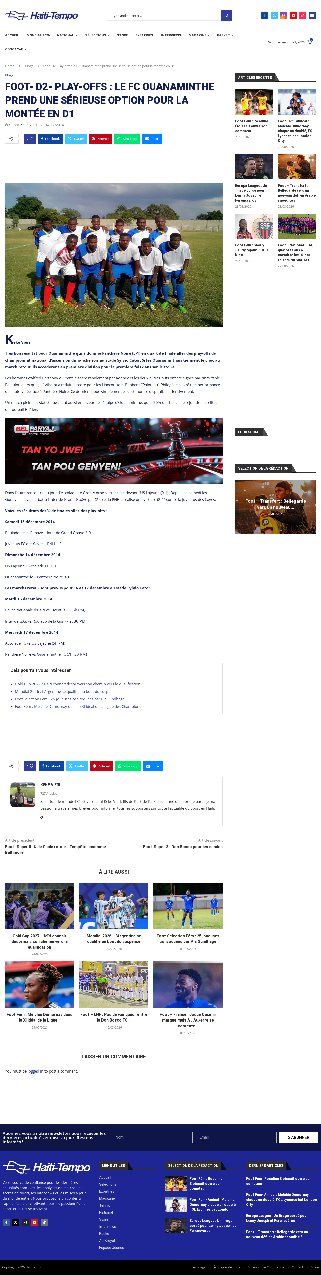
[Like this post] (31, 139)
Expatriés (144, 35)
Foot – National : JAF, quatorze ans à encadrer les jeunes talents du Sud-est (295, 252)
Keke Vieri (28, 124)
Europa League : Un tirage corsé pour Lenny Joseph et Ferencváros (251, 193)
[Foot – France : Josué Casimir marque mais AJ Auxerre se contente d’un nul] (188, 984)
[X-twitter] (15, 1222)
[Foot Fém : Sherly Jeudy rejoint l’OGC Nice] (254, 226)
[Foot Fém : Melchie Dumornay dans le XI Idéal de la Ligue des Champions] (39, 984)
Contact (297, 1267)
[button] (240, 507)
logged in (35, 1071)
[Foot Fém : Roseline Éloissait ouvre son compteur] (254, 102)
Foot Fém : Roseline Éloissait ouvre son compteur (251, 126)
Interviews (171, 35)
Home (9, 66)
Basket (223, 35)
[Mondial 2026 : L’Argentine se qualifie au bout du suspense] (113, 906)
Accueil (12, 35)
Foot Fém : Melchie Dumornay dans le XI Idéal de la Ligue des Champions (78, 706)
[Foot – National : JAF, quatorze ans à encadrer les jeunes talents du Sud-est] (297, 226)
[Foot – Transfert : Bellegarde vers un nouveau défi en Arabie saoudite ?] (297, 166)
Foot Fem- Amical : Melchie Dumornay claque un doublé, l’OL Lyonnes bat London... (213, 1204)
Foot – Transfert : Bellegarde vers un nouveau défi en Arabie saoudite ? (297, 193)
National (65, 35)
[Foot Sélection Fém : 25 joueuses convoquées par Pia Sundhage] (188, 906)
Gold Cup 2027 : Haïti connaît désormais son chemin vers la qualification (77, 683)
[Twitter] (274, 15)
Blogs (29, 66)
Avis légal (199, 1267)
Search (226, 15)
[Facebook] (264, 15)
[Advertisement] (114, 162)
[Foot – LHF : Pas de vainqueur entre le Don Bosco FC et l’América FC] (113, 984)
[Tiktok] (302, 15)
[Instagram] (283, 15)
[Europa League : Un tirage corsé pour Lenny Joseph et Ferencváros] (254, 166)
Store (122, 35)
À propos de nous (227, 1267)
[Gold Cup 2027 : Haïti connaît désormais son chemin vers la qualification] (39, 906)
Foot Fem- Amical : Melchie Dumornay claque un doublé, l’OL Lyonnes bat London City (296, 131)
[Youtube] (293, 15)
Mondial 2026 (38, 35)
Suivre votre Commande (266, 1267)
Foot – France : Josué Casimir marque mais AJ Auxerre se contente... (188, 1020)
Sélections (95, 35)
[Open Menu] (312, 15)
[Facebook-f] (6, 1222)
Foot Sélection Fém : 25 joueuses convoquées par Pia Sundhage (69, 698)
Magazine (197, 35)
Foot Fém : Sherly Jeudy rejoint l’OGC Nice (251, 250)
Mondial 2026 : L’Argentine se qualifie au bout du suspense (65, 691)
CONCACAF (14, 49)
